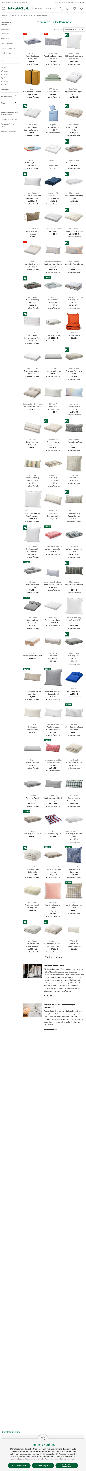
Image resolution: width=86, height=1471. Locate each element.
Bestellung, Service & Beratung (69, 2)
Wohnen (14, 15)
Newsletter (25, 2)
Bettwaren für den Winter (54, 965)
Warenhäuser (6, 2)
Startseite (5, 15)
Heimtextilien (24, 15)
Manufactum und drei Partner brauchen (28, 1449)
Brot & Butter (16, 2)
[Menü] (3, 8)
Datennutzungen (51, 1451)
